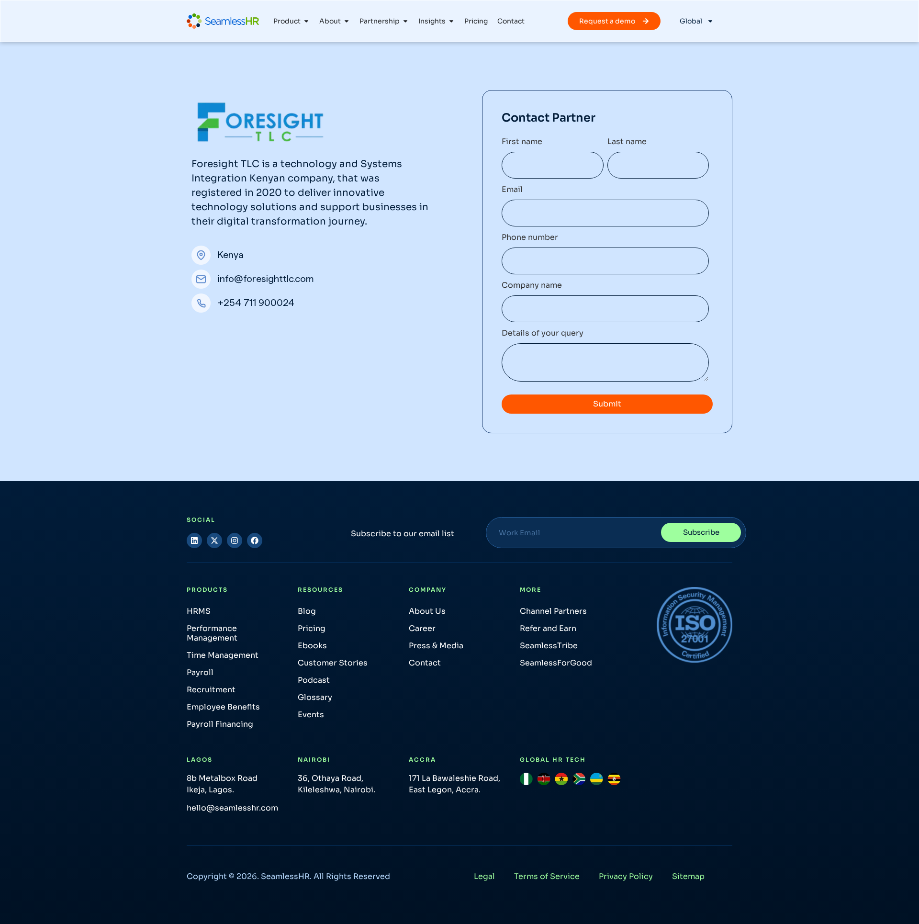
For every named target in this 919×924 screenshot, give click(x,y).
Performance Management (212, 633)
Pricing (311, 628)
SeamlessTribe (549, 646)
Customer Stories (333, 663)
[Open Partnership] (405, 21)
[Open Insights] (451, 21)
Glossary (315, 697)
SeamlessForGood (556, 663)
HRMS (199, 611)
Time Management (222, 655)
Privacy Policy (626, 876)
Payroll (200, 672)
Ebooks (312, 646)
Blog (307, 611)
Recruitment (211, 690)
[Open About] (346, 21)
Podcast (314, 680)
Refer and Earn (548, 628)
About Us (427, 611)
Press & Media (436, 646)
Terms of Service (547, 876)
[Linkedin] (194, 540)
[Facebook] (254, 540)
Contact (425, 663)
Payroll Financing (220, 724)
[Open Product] (306, 21)
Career (422, 628)
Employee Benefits (223, 707)
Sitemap (688, 876)
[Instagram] (234, 540)
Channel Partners (553, 611)
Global (691, 21)
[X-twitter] (214, 540)
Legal (484, 876)
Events (311, 715)
